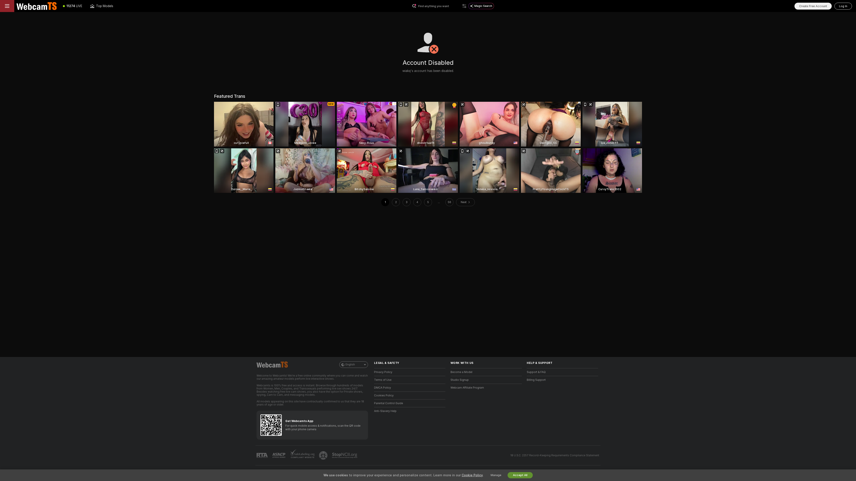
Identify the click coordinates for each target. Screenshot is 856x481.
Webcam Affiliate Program (467, 387)
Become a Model (461, 372)
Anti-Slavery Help (385, 411)
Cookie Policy (472, 475)
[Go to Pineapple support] (323, 455)
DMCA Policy (382, 387)
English (350, 364)
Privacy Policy (383, 372)
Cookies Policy (384, 395)
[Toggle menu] (7, 6)
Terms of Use (382, 379)
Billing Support (536, 379)
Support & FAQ (536, 372)
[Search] (464, 6)
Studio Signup (460, 379)
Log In (843, 6)
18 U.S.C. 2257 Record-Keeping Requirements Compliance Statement (554, 455)
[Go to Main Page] (36, 6)
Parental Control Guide (388, 403)
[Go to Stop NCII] (345, 455)
